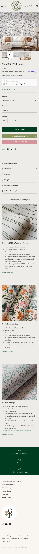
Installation (5, 494)
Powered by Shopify (21, 547)
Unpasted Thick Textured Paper (15, 243)
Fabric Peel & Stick (10, 324)
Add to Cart (19, 129)
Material (4, 96)
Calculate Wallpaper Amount (11, 481)
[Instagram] (3, 524)
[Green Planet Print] (16, 6)
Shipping (5, 75)
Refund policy (6, 488)
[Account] (26, 6)
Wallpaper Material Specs (19, 199)
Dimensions (6, 106)
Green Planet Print (10, 89)
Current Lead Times (8, 485)
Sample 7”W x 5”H (9, 110)
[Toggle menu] (2, 6)
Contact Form (6, 491)
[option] (19, 31)
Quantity (5, 116)
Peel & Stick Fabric (9, 100)
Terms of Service (7, 497)
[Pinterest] (6, 524)
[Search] (6, 6)
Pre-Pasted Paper (9, 402)
